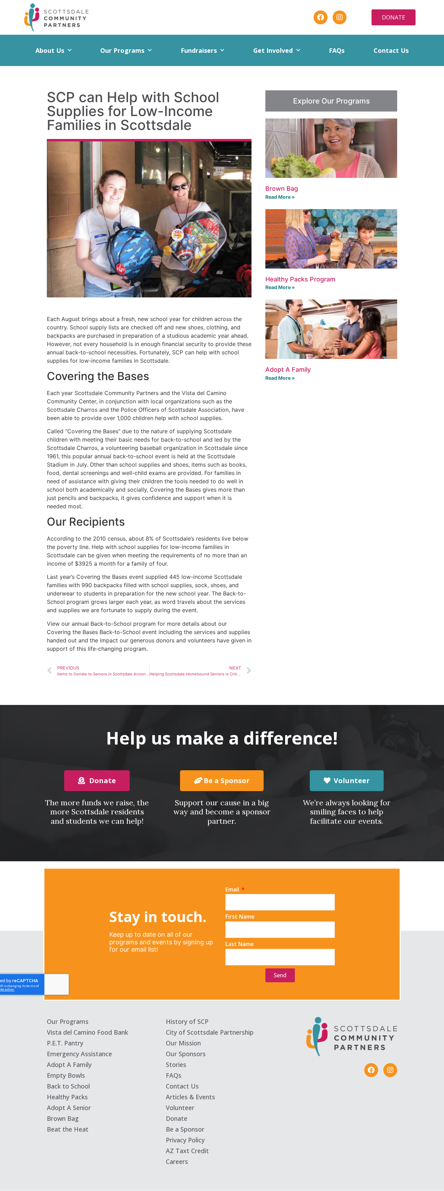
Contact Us (391, 50)
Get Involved (273, 50)
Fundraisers (199, 50)
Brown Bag (281, 188)
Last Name (239, 944)
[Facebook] (320, 17)
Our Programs (122, 50)
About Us (49, 50)
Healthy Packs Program (300, 279)
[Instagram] (340, 17)
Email (232, 889)
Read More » (280, 197)
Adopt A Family (288, 369)
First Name (240, 917)
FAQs (336, 50)
